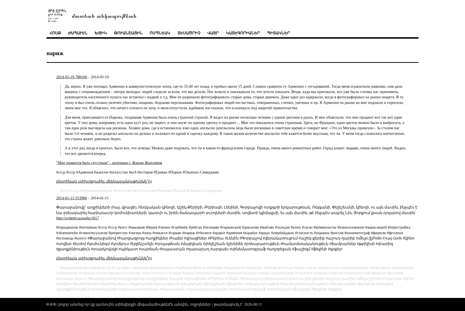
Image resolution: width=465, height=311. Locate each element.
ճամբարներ (343, 284)
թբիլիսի (367, 284)
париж (189, 273)
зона (147, 273)
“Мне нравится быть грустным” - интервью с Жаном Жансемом (109, 163)
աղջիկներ (157, 278)
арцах (265, 273)
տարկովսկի (105, 289)
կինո (409, 278)
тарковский (235, 268)
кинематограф (358, 273)
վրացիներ (196, 278)
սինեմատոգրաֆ (249, 289)
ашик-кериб (381, 268)
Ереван (165, 190)
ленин (169, 268)
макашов (141, 268)
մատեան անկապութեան (104, 15)
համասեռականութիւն (305, 284)
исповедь (65, 278)
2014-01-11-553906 (71, 198)
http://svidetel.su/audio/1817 (77, 218)
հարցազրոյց (132, 278)
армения (235, 273)
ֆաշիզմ (302, 289)
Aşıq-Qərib (393, 278)
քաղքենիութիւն (74, 289)
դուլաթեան (168, 284)
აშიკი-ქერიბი (370, 278)
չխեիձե (235, 284)
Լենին (233, 278)
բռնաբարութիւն (262, 284)
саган (312, 268)
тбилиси (205, 273)
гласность (305, 273)
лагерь (136, 273)
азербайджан (283, 273)
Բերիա (217, 278)
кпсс (127, 268)
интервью (93, 268)
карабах (251, 273)
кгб (137, 190)
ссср (65, 190)
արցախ (220, 289)
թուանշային (128, 33)
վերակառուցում (281, 278)
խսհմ (80, 284)
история (149, 190)
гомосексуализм (94, 273)
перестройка (404, 268)
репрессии (119, 273)
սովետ (65, 284)
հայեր (177, 278)
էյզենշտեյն (143, 284)
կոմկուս (121, 284)
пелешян (216, 268)
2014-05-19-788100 (71, 77)
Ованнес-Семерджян (205, 190)
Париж (180, 190)
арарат (220, 273)
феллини (396, 273)
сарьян (175, 273)
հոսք (55, 33)
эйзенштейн (68, 273)
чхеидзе (287, 268)
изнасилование (355, 268)
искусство (123, 190)
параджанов (72, 268)
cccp (75, 190)
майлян (272, 268)
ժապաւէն (77, 33)
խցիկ (101, 33)
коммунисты (329, 268)
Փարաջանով (102, 278)
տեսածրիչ (189, 33)
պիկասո (129, 289)
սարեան (149, 289)
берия (156, 268)
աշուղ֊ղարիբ (341, 278)
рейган (200, 268)
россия (337, 273)
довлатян (255, 268)
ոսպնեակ (160, 33)
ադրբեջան (280, 289)
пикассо (161, 273)
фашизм (379, 273)
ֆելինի (320, 289)
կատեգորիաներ (243, 33)
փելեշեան (215, 284)
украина (322, 273)
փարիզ (385, 284)
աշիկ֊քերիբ (313, 278)
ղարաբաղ (198, 289)
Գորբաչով (251, 278)
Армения (89, 190)
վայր (213, 33)
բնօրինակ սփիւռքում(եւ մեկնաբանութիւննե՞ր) (104, 181)
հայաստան (173, 289)
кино (300, 268)
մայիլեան (192, 284)
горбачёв (184, 268)
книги (81, 278)
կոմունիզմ (99, 284)
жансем (106, 190)
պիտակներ (278, 33)
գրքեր (336, 289)
